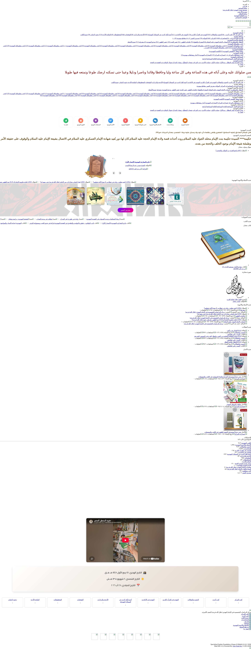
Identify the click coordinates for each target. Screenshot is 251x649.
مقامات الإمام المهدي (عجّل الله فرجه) (238, 467)
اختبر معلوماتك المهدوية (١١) (53, 46)
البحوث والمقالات (215, 34)
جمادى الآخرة (206, 62)
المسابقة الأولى (238, 59)
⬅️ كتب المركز (246, 614)
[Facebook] (250, 21)
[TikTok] (238, 21)
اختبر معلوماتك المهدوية (235, 44)
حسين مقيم (236, 301)
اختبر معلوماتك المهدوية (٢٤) (49, 95)
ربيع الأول (222, 62)
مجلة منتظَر (238, 51)
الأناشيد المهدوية (215, 51)
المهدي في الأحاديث (180, 34)
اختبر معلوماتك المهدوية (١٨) (162, 95)
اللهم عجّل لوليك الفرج (234, 299)
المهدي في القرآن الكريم (197, 34)
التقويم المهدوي (238, 60)
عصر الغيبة (172, 42)
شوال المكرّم (167, 62)
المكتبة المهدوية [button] (238, 80)
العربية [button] (245, 1)
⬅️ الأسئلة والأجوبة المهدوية (242, 625)
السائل (243, 312)
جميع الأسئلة (132, 42)
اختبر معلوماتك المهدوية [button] (235, 92)
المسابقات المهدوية (237, 57)
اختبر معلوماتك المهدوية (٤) (180, 46)
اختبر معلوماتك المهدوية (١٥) (218, 47)
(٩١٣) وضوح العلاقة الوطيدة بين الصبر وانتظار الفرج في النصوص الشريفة (218, 336)
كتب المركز (238, 34)
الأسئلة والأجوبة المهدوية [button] (235, 88)
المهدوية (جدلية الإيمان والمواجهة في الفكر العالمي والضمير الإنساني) (40, 223)
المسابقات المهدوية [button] (237, 105)
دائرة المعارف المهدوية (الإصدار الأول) (137, 162)
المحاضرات (222, 38)
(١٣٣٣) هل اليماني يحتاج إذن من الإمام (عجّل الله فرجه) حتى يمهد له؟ (103, 182)
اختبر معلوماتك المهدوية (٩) (91, 46)
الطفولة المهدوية (237, 49)
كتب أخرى (227, 34)
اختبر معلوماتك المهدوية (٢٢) (87, 95)
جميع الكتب (84, 34)
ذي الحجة (153, 62)
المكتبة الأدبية (105, 34)
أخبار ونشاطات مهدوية (189, 55)
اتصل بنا (240, 64)
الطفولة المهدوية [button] (237, 97)
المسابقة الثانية (228, 59)
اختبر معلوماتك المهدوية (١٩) (143, 95)
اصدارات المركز (218, 55)
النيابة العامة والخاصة (244, 465)
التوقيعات (126, 34)
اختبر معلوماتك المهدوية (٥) (162, 46)
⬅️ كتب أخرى (246, 616)
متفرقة (140, 42)
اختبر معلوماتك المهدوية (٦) (144, 46)
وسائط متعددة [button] (238, 84)
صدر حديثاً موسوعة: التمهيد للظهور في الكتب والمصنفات (223, 432)
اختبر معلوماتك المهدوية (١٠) (72, 46)
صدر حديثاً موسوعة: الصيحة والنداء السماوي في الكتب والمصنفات (219, 377)
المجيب (227, 312)
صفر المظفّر (230, 62)
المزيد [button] (241, 66)
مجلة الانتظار (243, 14)
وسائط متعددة (238, 36)
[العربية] (248, 77)
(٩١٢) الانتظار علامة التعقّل (233, 342)
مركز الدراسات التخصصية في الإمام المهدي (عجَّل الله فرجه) (205, 312)
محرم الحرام (239, 62)
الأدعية (239, 38)
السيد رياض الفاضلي (233, 334)
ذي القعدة (159, 62)
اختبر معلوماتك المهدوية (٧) (127, 46)
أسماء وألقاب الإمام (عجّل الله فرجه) (239, 469)
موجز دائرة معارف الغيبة (243, 463)
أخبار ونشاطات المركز (234, 55)
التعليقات (204, 310)
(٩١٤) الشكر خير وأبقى (234, 330)
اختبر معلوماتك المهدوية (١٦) (200, 95)
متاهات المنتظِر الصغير (233, 404)
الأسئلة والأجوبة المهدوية (235, 40)
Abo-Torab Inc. (237, 646)
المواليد (203, 38)
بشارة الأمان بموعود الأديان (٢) (232, 267)
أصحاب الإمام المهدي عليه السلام (216, 42)
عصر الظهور (161, 42)
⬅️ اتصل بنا (247, 629)
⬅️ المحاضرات (246, 620)
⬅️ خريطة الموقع (245, 627)
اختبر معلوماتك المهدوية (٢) (216, 46)
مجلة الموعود (242, 8)
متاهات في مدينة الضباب (85, 219)
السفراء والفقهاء (197, 42)
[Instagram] (244, 21)
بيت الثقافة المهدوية (240, 15)
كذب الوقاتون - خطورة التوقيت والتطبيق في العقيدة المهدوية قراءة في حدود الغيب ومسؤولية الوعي (102, 223)
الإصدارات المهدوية (204, 55)
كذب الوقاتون (37, 219)
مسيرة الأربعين (242, 12)
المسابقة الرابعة (207, 59)
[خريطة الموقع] (236, 21)
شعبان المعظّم (187, 62)
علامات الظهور (184, 42)
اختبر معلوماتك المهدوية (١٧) (181, 95)
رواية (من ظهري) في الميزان (110, 219)
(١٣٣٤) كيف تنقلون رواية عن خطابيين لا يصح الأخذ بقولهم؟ (152, 182)
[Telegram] (248, 21)
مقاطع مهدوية (179, 38)
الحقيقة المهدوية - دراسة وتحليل (59, 219)
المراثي (212, 38)
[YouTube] (242, 21)
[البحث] (229, 27)
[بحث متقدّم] (231, 27)
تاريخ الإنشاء (234, 310)
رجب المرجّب (196, 62)
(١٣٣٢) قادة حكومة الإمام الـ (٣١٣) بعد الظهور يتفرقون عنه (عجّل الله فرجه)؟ (48, 182)
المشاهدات (216, 310)
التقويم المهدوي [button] (238, 108)
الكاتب (243, 334)
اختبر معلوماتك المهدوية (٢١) (106, 95)
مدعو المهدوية (150, 42)
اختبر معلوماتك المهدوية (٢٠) (124, 95)
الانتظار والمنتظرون (235, 42)
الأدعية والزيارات (138, 34)
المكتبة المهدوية (238, 33)
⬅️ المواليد (247, 623)
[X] (246, 21)
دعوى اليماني (93, 34)
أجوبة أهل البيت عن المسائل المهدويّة (158, 34)
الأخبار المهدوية (238, 53)
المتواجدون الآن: (246, 439)
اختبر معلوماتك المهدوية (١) (234, 46)
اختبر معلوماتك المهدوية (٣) (198, 46)
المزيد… (206, 47)
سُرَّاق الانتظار (6, 223)
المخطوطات (116, 34)
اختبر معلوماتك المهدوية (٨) (109, 46)
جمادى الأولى (215, 62)
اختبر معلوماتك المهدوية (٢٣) (68, 95)
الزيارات (231, 38)
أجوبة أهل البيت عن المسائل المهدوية (239, 454)
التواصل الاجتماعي (241, 17)
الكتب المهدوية (246, 443)
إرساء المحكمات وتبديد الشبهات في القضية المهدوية (144, 219)
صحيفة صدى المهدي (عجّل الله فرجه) (235, 10)
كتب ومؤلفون (246, 471)
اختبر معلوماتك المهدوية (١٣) (15, 46)
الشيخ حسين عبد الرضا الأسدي (135, 165)
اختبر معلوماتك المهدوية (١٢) (34, 46)
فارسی (244, 6)
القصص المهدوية (227, 51)
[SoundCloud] (240, 21)
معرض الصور (192, 38)
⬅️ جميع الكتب (246, 618)
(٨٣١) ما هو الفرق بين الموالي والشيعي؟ (228, 150)
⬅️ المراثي (247, 621)
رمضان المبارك (177, 62)
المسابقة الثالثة (218, 59)
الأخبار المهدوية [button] (238, 101)
